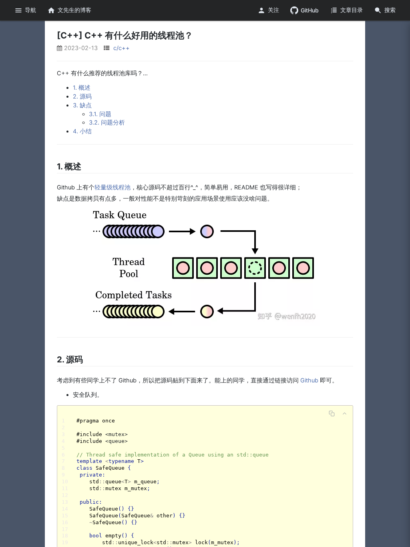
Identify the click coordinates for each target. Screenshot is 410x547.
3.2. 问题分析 (107, 122)
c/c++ (121, 48)
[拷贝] (331, 413)
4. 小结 (82, 131)
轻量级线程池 (112, 187)
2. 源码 (82, 96)
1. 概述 (81, 87)
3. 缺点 (82, 105)
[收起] (344, 413)
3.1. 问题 (100, 114)
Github (309, 380)
